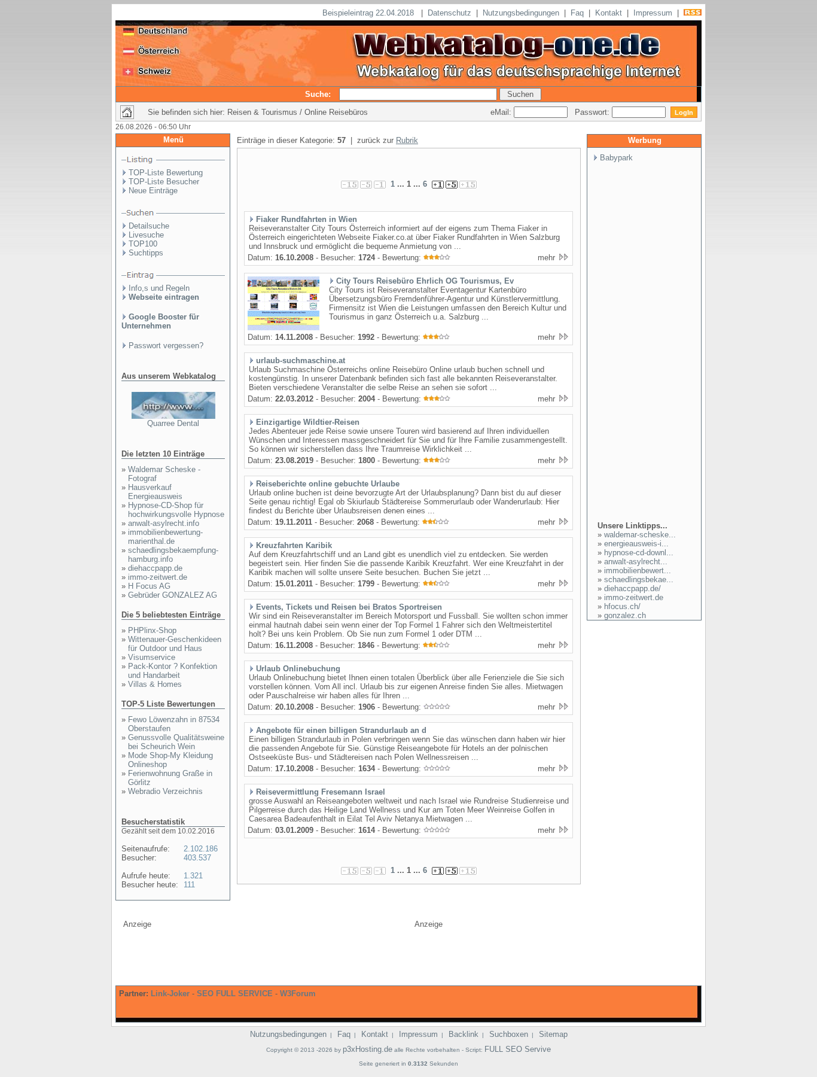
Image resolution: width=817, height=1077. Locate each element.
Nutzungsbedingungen (521, 12)
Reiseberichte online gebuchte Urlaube (328, 483)
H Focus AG (149, 586)
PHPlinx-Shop (152, 630)
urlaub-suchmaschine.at (300, 360)
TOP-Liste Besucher (164, 181)
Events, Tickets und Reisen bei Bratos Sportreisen (349, 607)
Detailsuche (149, 225)
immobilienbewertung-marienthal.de (165, 537)
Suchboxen (508, 1034)
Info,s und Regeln (159, 288)
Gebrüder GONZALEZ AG (172, 595)
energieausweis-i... (636, 543)
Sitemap (553, 1034)
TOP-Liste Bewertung (166, 172)
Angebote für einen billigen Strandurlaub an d (341, 730)
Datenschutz (449, 12)
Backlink (463, 1034)
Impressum (652, 12)
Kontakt (608, 12)
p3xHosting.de (367, 1049)
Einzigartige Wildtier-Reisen (307, 422)
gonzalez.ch (625, 615)
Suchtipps (146, 252)
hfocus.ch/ (622, 606)
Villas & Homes (155, 684)
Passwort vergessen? (166, 345)
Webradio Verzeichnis (165, 791)
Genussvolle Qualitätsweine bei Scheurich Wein (176, 742)
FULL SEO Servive (517, 1049)
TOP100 (143, 243)
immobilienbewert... (637, 570)
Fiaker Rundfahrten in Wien (306, 219)
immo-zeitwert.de (157, 577)
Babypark (616, 157)
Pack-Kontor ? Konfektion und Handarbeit (172, 671)
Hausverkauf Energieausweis (155, 492)
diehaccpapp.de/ (632, 588)
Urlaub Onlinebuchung (298, 668)
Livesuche (146, 234)
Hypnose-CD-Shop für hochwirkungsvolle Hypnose (176, 510)
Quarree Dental (173, 423)
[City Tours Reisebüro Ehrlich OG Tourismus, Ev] (283, 327)
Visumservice (151, 657)
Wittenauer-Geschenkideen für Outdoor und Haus (174, 644)
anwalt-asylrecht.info (163, 523)
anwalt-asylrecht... (635, 561)
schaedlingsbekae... (638, 579)
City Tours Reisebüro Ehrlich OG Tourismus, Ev (425, 280)
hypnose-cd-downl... (638, 552)
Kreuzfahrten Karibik (294, 545)
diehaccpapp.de (155, 568)
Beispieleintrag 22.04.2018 (369, 12)
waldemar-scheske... (640, 534)
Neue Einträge (153, 190)
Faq (577, 12)
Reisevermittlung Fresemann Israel (320, 791)
